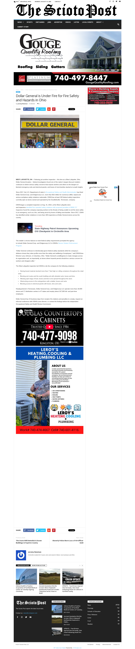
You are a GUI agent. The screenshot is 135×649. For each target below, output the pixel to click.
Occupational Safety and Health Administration (61, 192)
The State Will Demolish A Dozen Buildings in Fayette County (29, 541)
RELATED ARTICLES (23, 565)
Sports (29, 22)
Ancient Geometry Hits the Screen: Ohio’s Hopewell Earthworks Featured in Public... (73, 619)
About (99, 22)
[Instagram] (113, 1)
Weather (90, 624)
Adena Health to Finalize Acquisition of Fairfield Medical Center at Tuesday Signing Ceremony (26, 588)
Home (17, 90)
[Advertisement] (49, 163)
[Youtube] (120, 1)
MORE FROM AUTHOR (38, 565)
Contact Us (116, 644)
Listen (76, 22)
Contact (58, 1)
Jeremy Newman (23, 103)
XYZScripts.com (77, 647)
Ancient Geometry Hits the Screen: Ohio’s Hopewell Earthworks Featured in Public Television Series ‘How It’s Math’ (49, 589)
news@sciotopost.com (30, 613)
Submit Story (23, 27)
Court (89, 621)
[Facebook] (110, 1)
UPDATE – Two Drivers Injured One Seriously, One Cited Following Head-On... (73, 630)
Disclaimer (91, 644)
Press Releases (92, 614)
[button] (118, 24)
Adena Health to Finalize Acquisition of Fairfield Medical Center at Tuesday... (73, 608)
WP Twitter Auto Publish (60, 647)
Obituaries (40, 22)
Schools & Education (94, 611)
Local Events (87, 22)
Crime (89, 618)
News (20, 22)
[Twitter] (116, 1)
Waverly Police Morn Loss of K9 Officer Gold (68, 541)
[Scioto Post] (67, 11)
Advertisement (107, 644)
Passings (90, 608)
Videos (68, 22)
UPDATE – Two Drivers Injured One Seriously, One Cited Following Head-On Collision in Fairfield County (72, 588)
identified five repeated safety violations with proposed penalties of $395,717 (51, 207)
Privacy (98, 644)
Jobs (49, 22)
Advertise (58, 22)
